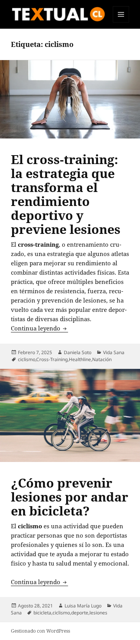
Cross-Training (52, 359)
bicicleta (42, 612)
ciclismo (26, 359)
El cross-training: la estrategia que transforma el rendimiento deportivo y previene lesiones (66, 194)
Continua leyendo (39, 328)
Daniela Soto (77, 352)
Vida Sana (113, 352)
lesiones (98, 612)
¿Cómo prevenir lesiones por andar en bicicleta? (69, 496)
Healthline (80, 359)
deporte (79, 612)
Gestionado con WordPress (40, 631)
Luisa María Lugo (83, 605)
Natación (102, 359)
